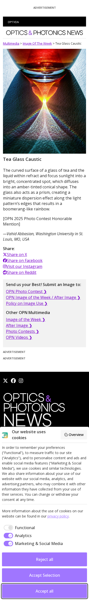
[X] (5, 380)
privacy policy (58, 516)
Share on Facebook (25, 260)
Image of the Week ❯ (25, 319)
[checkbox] (18, 528)
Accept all (44, 591)
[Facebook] (13, 380)
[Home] (34, 411)
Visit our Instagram (24, 266)
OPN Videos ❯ (19, 337)
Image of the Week (37, 43)
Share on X (17, 254)
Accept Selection (44, 575)
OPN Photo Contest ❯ (26, 291)
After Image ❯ (19, 325)
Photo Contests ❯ (22, 331)
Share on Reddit (21, 272)
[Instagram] (21, 380)
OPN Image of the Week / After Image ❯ (43, 297)
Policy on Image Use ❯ (26, 303)
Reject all (44, 559)
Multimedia (11, 43)
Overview (76, 434)
